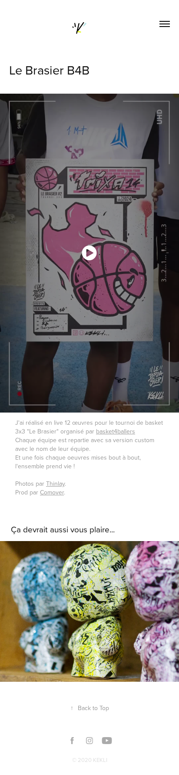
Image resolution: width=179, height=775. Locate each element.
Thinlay (55, 483)
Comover (52, 492)
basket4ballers (115, 431)
